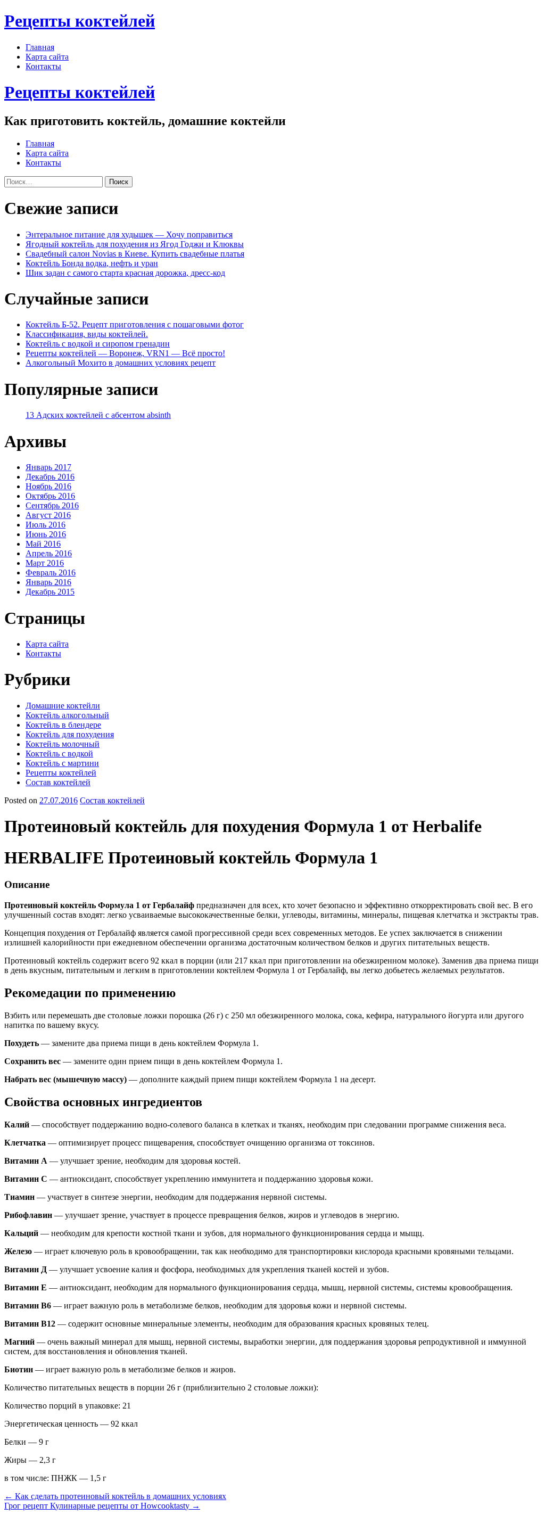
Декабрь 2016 (50, 476)
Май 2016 (43, 543)
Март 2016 (45, 562)
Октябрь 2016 (50, 495)
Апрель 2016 (49, 553)
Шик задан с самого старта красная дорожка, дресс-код (125, 272)
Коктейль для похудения (70, 734)
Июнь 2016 (46, 534)
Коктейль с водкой (59, 753)
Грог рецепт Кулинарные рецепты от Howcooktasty (102, 1505)
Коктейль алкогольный (67, 715)
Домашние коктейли (63, 705)
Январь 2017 (48, 467)
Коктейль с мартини (62, 763)
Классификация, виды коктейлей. (87, 334)
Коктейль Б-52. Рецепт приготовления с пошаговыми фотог (135, 324)
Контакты (43, 66)
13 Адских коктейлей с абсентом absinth (98, 414)
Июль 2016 (45, 524)
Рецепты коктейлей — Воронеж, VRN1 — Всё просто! (125, 353)
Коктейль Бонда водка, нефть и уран (92, 263)
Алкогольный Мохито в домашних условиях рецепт (121, 362)
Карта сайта (47, 56)
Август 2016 (48, 515)
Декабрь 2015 (50, 591)
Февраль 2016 (51, 572)
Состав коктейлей (58, 782)
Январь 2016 (48, 582)
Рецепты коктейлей (79, 20)
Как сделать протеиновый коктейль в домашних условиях (115, 1496)
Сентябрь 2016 (52, 505)
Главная (40, 47)
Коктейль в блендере (63, 724)
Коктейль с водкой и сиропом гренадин (98, 343)
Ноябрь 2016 (48, 486)
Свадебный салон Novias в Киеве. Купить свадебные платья (135, 253)
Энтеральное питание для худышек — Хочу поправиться (129, 234)
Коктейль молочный (63, 743)
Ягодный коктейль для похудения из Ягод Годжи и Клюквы (135, 244)
